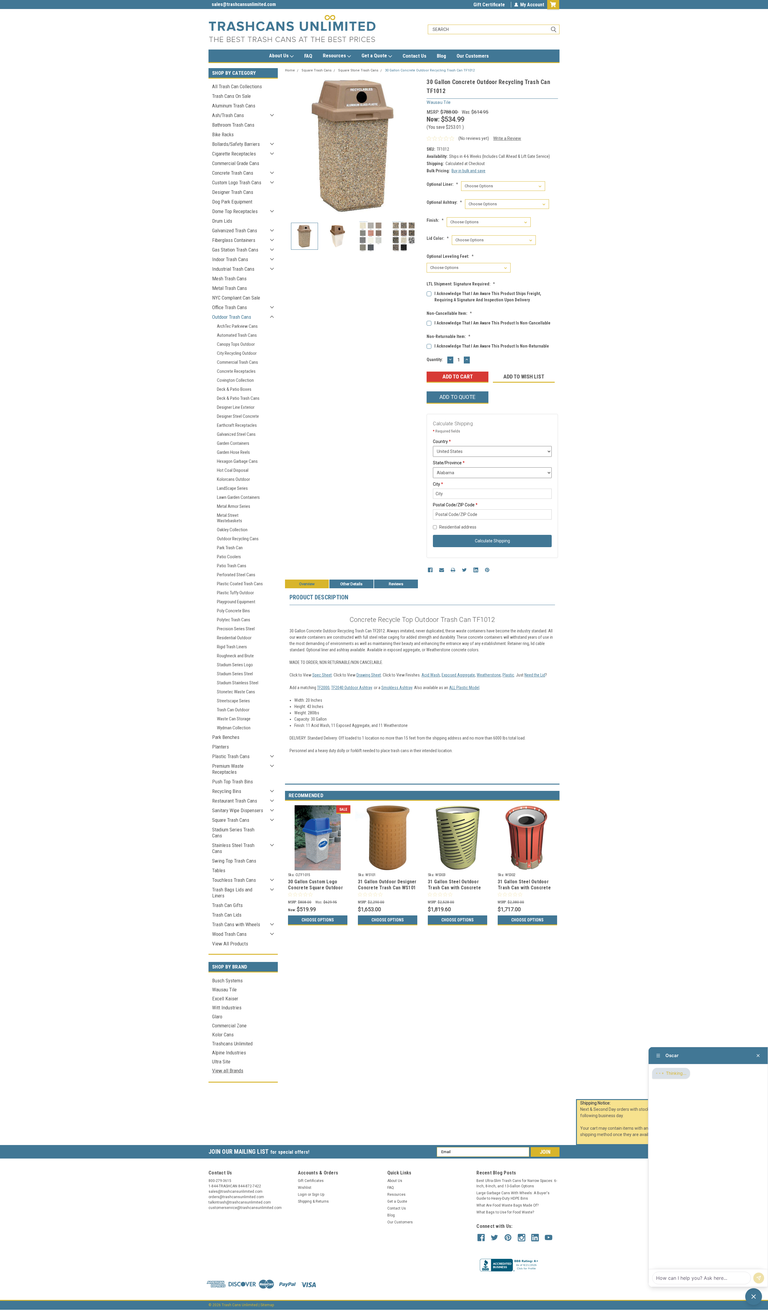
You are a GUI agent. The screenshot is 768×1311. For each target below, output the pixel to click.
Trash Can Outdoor (233, 710)
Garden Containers (233, 443)
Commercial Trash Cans (237, 362)
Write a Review (507, 138)
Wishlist (304, 1188)
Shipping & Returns (313, 1201)
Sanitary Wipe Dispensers (237, 810)
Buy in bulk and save (468, 170)
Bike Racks (223, 134)
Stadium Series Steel (235, 674)
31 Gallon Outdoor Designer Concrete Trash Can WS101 (387, 885)
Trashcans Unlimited (232, 1044)
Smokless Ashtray (396, 687)
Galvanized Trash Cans (234, 231)
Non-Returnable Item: (448, 336)
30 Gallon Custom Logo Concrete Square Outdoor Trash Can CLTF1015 (315, 888)
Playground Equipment (236, 601)
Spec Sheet (322, 675)
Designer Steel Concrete (238, 416)
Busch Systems (227, 981)
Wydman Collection (233, 728)
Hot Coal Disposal (232, 470)
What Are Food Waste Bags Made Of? (507, 1205)
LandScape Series (232, 488)
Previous (291, 146)
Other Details (351, 584)
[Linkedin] (475, 570)
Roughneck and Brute (235, 656)
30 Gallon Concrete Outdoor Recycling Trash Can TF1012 (430, 70)
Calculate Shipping (492, 540)
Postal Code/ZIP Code (455, 504)
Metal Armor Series (233, 506)
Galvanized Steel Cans (236, 434)
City (438, 484)
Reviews (396, 584)
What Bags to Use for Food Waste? (505, 1212)
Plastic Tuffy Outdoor (235, 592)
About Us (279, 56)
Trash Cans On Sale (231, 96)
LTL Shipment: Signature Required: (461, 284)
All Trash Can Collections (237, 86)
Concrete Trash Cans (232, 173)
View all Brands (227, 1071)
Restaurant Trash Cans (234, 801)
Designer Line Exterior (235, 407)
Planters (220, 747)
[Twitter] (464, 570)
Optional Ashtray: (444, 202)
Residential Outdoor (234, 637)
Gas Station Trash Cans (235, 250)
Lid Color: (438, 238)
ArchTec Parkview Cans (237, 326)
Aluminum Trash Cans (233, 106)
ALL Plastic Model (464, 687)
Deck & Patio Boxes (234, 389)
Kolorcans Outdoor (233, 479)
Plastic (508, 675)
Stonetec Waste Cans (236, 692)
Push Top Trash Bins (232, 782)
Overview (307, 584)
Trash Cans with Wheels (236, 924)
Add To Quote (458, 397)
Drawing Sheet (368, 675)
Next (416, 146)
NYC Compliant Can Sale (236, 298)
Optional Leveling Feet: (450, 256)
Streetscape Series (233, 701)
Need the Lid (534, 675)
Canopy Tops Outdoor (236, 344)
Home (290, 70)
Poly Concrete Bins (233, 610)
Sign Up (318, 1194)
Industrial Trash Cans (233, 269)
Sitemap (267, 1305)
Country (442, 441)
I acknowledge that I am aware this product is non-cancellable (492, 323)
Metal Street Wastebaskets (229, 518)
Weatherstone (489, 675)
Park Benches (225, 737)
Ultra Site (221, 1062)
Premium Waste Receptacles (228, 769)
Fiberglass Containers (233, 240)
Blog (441, 56)
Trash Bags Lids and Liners (232, 893)
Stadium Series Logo (235, 665)
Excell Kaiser (225, 999)
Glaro (217, 1017)
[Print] (453, 570)
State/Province (449, 462)
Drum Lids (222, 221)
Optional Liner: (442, 184)
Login (302, 1194)
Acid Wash (431, 675)
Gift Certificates (311, 1181)
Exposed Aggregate (458, 675)
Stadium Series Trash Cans (233, 833)
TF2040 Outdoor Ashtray (351, 687)
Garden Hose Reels (233, 452)
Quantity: (435, 359)
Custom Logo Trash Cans (236, 182)
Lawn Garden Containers (238, 497)
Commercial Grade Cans (235, 163)
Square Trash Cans (230, 820)
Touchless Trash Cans (234, 880)
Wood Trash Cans (229, 934)
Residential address (457, 527)
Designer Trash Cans (232, 192)
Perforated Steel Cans (236, 574)
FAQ (308, 56)
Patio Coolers (229, 556)
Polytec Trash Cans (233, 619)
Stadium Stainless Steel (237, 683)
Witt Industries (227, 1008)
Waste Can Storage (233, 719)
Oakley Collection (232, 529)
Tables (218, 870)
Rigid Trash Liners (232, 646)
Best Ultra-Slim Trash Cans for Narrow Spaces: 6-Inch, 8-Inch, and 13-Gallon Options (516, 1183)
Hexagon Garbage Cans (237, 461)
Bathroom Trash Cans (233, 125)
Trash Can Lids (227, 915)
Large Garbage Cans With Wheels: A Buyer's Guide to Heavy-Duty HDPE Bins (513, 1196)
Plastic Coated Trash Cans (240, 583)
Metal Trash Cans (229, 288)
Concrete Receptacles (236, 371)
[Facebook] (430, 570)
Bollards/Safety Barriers (236, 144)
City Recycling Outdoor (236, 353)
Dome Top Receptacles (235, 211)
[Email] (441, 570)
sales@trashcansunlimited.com (240, 4)
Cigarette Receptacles (234, 154)
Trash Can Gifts (227, 905)
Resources (335, 56)
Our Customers (473, 56)
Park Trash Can (230, 547)
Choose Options (318, 920)
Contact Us (414, 56)
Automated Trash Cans (237, 335)
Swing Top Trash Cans (234, 861)
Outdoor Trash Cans (231, 317)
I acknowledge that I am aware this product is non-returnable (491, 346)
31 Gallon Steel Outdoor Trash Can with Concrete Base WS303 (454, 888)
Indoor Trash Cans (230, 259)
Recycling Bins (226, 791)
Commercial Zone (229, 1026)
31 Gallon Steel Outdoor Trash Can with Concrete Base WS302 (524, 888)
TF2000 (323, 687)
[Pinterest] (487, 570)
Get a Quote (375, 56)
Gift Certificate (489, 5)
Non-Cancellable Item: (449, 313)
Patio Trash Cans (231, 565)
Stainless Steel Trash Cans (233, 848)
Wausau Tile (224, 990)
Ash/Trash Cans (228, 115)
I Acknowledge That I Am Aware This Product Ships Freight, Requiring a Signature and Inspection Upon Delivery (487, 296)
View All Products (230, 944)
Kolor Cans (223, 1035)
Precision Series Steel (236, 628)
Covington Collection (235, 380)
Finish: (435, 220)
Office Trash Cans (229, 307)
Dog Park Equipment (232, 202)
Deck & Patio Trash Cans (238, 398)
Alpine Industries (229, 1053)
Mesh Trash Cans (229, 279)
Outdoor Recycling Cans (238, 538)
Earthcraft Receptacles (237, 425)
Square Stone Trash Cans (358, 70)
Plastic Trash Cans (231, 756)
